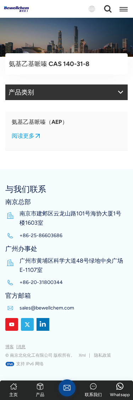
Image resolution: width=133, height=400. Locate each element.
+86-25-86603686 (41, 235)
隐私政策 (102, 355)
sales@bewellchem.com (47, 308)
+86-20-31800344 (41, 282)
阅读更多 (23, 135)
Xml (82, 355)
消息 (21, 346)
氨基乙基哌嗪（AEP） (40, 122)
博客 (9, 346)
